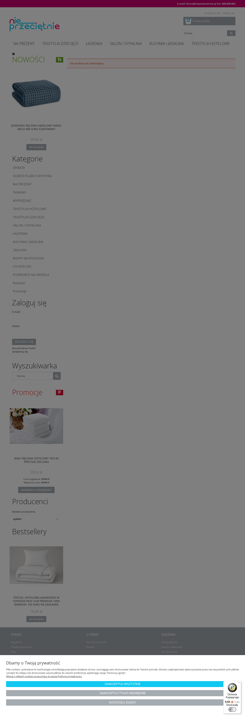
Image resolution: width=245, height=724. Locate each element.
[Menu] (239, 683)
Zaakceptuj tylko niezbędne (123, 693)
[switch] (232, 709)
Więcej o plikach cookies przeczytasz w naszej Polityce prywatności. (44, 676)
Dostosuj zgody (122, 702)
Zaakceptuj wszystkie (122, 684)
